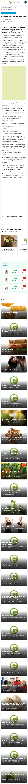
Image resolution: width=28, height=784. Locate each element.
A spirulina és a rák (8, 633)
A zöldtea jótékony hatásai (10, 651)
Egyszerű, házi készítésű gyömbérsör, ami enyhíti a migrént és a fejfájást (13, 703)
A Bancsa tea (6, 562)
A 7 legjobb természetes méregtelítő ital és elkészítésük (13, 507)
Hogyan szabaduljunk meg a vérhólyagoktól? (10, 543)
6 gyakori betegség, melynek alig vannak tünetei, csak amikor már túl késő (13, 686)
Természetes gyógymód (10, 7)
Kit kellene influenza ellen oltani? (12, 669)
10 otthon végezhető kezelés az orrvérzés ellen (11, 579)
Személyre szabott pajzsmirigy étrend (13, 758)
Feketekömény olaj (8, 722)
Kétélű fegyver (6, 401)
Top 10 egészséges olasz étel (11, 491)
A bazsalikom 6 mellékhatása (11, 385)
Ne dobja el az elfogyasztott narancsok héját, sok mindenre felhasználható (11, 313)
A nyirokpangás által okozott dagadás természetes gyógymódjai (14, 596)
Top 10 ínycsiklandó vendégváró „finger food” (12, 454)
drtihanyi (16, 2)
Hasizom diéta (6, 366)
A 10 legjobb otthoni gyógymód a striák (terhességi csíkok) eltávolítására (14, 420)
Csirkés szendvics (7, 349)
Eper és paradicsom (8, 615)
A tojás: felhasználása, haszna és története (12, 330)
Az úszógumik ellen (8, 526)
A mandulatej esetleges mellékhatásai (14, 437)
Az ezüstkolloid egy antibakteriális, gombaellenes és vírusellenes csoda (13, 739)
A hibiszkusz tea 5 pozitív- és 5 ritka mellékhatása (13, 775)
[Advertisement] (14, 82)
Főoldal (2, 7)
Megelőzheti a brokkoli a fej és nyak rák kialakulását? (13, 472)
